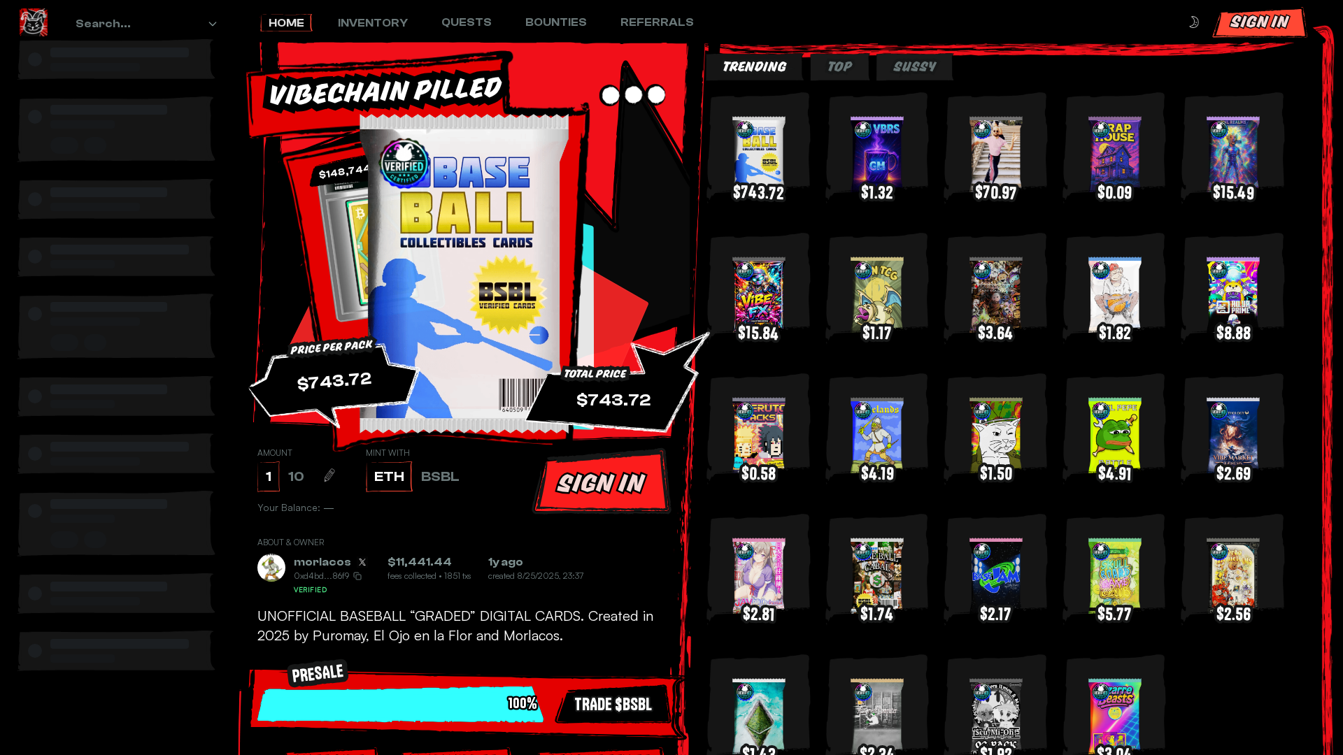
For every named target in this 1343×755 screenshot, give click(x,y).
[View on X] (362, 562)
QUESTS (466, 22)
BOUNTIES (556, 22)
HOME (286, 23)
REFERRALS (657, 22)
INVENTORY (373, 23)
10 (296, 476)
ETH (389, 476)
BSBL (440, 476)
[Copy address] (357, 576)
